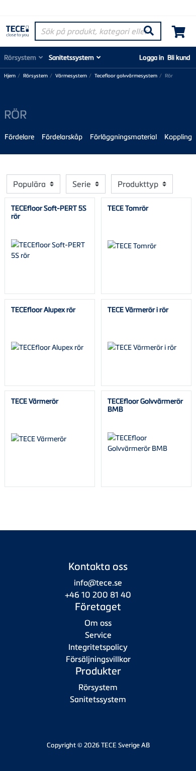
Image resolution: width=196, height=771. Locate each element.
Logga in (151, 57)
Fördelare (19, 136)
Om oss (98, 622)
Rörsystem (20, 57)
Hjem (10, 75)
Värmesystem (71, 75)
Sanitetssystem (71, 57)
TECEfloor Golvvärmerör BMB (145, 404)
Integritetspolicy (98, 646)
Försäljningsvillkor (98, 658)
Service (98, 634)
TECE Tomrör (128, 208)
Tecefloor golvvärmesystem (125, 75)
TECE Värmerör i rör (138, 309)
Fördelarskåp (62, 136)
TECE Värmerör (34, 401)
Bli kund (178, 57)
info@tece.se (98, 582)
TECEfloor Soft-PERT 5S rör (48, 211)
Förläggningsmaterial (123, 136)
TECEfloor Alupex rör (43, 309)
